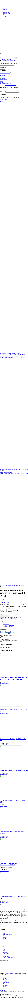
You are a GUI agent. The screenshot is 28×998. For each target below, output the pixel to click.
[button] (4, 683)
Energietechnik (6, 935)
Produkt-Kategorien (7, 934)
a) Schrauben (17, 353)
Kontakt (5, 939)
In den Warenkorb (4, 616)
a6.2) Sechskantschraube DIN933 (18, 354)
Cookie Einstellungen (8, 957)
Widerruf (5, 954)
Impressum (5, 952)
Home (4, 931)
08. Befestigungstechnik (8, 353)
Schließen (2, 990)
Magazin (5, 937)
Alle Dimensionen (4, 602)
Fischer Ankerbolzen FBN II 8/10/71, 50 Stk (13, 709)
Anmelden (3, 70)
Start (1, 353)
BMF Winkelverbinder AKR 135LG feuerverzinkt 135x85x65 (11, 864)
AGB (4, 950)
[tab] (15, 624)
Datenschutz (6, 953)
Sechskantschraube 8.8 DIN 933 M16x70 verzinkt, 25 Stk (13, 585)
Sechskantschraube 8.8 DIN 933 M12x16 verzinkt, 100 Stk (14, 469)
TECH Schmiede (9, 973)
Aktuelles (5, 938)
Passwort (2, 67)
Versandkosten (6, 956)
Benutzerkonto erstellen (10, 60)
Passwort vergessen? (5, 73)
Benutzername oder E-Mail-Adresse (9, 63)
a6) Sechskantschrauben (19, 620)
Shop (4, 933)
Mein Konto (6, 949)
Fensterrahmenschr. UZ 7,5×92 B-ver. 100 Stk (14, 770)
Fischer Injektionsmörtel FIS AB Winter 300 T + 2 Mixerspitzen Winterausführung (13, 678)
